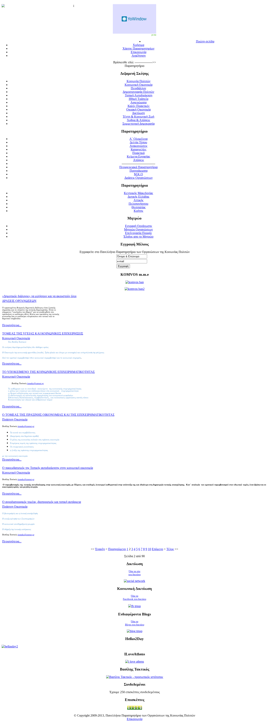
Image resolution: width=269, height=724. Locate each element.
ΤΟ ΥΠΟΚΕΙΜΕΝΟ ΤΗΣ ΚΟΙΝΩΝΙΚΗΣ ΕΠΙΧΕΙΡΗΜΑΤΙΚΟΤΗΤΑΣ (48, 372)
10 (149, 549)
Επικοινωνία (134, 719)
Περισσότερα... (11, 325)
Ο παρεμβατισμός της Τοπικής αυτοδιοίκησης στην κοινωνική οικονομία (47, 467)
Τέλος (170, 549)
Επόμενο (157, 549)
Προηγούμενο (117, 549)
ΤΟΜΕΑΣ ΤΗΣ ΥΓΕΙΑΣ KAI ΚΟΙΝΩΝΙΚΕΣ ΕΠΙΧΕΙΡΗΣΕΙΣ (42, 333)
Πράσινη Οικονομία (14, 419)
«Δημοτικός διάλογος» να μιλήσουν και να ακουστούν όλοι (39, 296)
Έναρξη (100, 549)
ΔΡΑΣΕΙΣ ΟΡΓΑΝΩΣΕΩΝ (19, 301)
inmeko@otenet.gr (26, 426)
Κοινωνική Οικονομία (16, 338)
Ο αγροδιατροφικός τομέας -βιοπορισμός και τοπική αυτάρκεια (41, 502)
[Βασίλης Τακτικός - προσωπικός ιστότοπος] (134, 677)
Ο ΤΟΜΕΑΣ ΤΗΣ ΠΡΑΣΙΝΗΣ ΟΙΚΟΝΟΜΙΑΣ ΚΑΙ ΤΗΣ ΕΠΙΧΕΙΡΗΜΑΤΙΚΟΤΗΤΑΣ (58, 414)
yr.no (153, 35)
